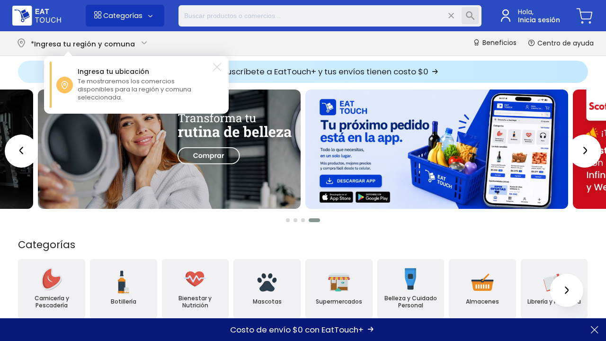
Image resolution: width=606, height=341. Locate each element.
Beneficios (499, 43)
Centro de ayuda (564, 43)
